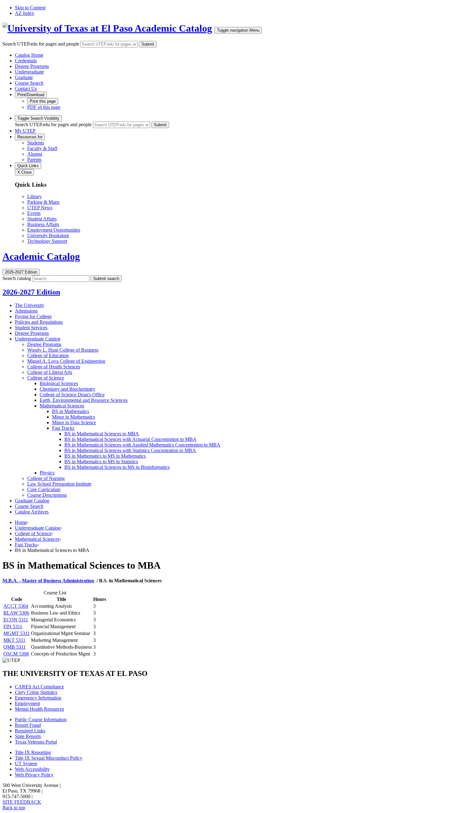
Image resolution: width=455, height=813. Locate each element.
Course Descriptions (47, 495)
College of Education (48, 355)
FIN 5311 (12, 626)
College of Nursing (46, 478)
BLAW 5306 (16, 612)
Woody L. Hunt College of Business (62, 350)
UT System (26, 763)
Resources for (29, 137)
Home (21, 522)
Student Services (31, 327)
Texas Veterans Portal (36, 741)
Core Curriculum (43, 489)
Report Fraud (28, 725)
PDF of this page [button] (43, 107)
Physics (47, 472)
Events (34, 213)
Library (34, 196)
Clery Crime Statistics (36, 692)
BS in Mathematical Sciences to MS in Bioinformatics (117, 467)
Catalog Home (29, 55)
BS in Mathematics (70, 411)
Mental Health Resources (39, 709)
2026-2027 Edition (31, 292)
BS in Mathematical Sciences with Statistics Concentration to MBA (130, 450)
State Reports (28, 736)
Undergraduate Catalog (37, 338)
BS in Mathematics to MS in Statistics (101, 461)
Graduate (24, 77)
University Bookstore (48, 235)
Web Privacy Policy (34, 774)
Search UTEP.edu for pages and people (40, 44)
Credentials (26, 60)
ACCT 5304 (15, 606)
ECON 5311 (15, 619)
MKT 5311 (14, 640)
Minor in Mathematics (73, 417)
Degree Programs (32, 66)
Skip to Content (30, 7)
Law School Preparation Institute (59, 483)
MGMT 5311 (16, 633)
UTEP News (39, 207)
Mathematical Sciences (62, 405)
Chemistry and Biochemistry (67, 389)
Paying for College (33, 316)
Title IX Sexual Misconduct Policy (48, 758)
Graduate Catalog (32, 500)
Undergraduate (29, 71)
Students (35, 142)
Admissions (26, 310)
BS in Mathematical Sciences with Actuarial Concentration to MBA (130, 439)
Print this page (43, 101)
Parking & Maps (43, 202)
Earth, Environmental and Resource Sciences (84, 400)
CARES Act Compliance (39, 686)
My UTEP (25, 130)
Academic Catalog (173, 28)
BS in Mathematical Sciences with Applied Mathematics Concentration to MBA (142, 444)
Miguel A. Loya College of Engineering (66, 361)
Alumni (34, 154)
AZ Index (24, 13)
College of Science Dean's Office (72, 394)
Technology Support (47, 241)
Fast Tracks (63, 428)
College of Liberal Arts (49, 372)
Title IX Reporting (33, 752)
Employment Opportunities (53, 230)
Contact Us (26, 88)
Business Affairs (43, 224)
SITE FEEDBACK (21, 802)
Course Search (29, 83)
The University (29, 305)
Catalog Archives (32, 511)
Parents (34, 159)
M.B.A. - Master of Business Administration (48, 580)
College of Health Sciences (53, 366)
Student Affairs (42, 218)
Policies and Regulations (39, 322)
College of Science (45, 377)
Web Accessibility (32, 769)
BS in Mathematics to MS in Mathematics (105, 456)
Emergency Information (38, 697)
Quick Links (28, 165)
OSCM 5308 (16, 653)
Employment (27, 703)
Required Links (30, 730)
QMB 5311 (14, 647)
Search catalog (16, 278)
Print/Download (30, 94)
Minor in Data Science (74, 422)
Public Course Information (41, 719)
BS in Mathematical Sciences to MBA (101, 433)
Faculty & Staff (42, 148)
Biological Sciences (59, 383)
